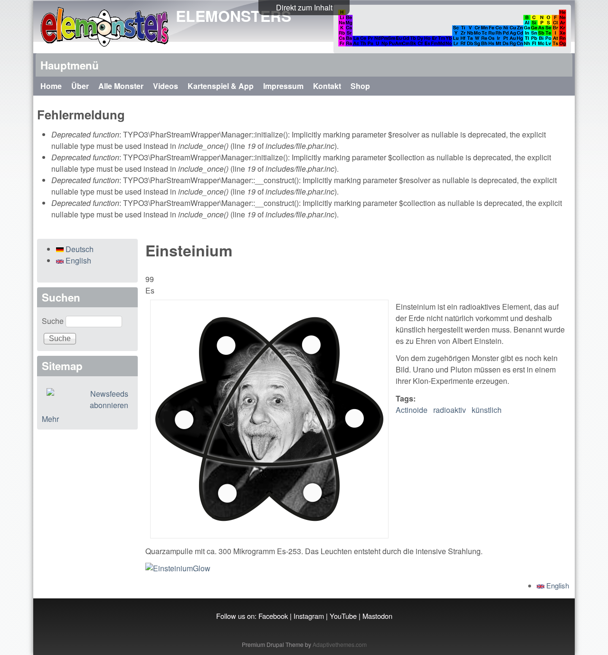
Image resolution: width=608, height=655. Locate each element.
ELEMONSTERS (233, 16)
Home (51, 85)
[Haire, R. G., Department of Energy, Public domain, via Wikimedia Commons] (177, 568)
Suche (54, 320)
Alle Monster (120, 85)
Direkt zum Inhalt (304, 7)
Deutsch (79, 249)
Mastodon (377, 616)
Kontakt (327, 85)
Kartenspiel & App (221, 85)
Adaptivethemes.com (340, 644)
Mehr (50, 418)
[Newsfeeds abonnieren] (87, 399)
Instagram (309, 616)
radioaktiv (449, 409)
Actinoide (412, 409)
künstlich (487, 409)
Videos (165, 85)
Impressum (283, 85)
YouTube (343, 616)
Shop (360, 85)
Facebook (273, 616)
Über (80, 85)
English (556, 585)
